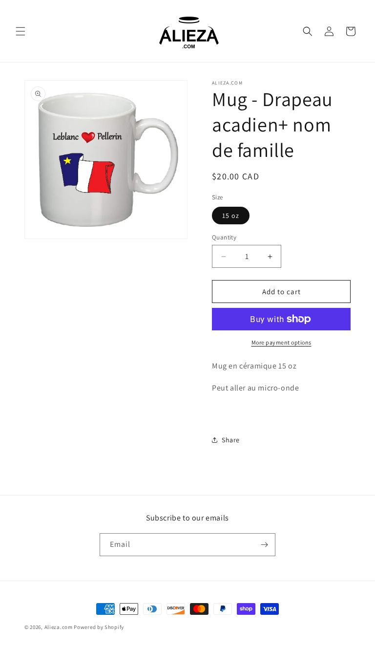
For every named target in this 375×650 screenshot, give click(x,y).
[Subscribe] (264, 544)
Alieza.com (58, 627)
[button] (20, 31)
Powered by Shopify (99, 627)
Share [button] (231, 439)
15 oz (230, 215)
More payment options (281, 342)
